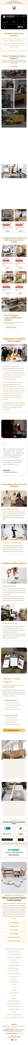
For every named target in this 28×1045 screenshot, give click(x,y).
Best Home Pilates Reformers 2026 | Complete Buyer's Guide (14, 949)
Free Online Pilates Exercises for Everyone (14, 954)
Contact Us (14, 987)
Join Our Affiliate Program (14, 962)
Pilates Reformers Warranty (14, 968)
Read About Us (14, 812)
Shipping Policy (14, 995)
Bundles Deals (14, 775)
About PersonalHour (14, 979)
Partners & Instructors (14, 960)
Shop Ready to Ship (14, 66)
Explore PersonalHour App (14, 730)
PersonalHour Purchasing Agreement (14, 1001)
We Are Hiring (14, 984)
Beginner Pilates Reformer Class (14, 971)
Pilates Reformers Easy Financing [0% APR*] (14, 965)
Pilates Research (14, 990)
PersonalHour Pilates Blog (14, 981)
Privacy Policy (14, 998)
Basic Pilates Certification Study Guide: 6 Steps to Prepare (14, 1017)
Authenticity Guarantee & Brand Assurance (14, 973)
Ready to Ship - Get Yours (11, 195)
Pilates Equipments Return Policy (14, 1009)
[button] (2, 8)
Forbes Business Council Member (10, 472)
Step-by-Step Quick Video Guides (14, 976)
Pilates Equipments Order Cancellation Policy (14, 1003)
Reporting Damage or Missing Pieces (14, 1006)
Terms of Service (14, 1012)
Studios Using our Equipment (14, 992)
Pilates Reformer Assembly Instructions (14, 951)
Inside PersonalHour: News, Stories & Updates (14, 957)
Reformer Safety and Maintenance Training (14, 1014)
